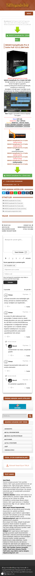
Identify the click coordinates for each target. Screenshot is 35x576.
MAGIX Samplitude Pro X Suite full (13, 203)
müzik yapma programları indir (12, 211)
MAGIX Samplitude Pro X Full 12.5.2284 (25, 227)
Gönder (10, 282)
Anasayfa (9, 429)
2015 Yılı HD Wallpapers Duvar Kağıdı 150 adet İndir (9, 228)
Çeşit (6, 446)
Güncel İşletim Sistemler (14, 436)
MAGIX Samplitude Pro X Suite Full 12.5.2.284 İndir (17, 24)
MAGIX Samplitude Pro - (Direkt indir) (18, 175)
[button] (4, 573)
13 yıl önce (25, 294)
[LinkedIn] (23, 192)
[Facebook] (7, 192)
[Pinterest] (19, 192)
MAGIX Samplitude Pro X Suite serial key (15, 208)
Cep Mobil (8, 439)
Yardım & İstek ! (9, 450)
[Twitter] (4, 192)
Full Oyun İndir (11, 443)
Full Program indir (12, 432)
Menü (29, 13)
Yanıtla (28, 306)
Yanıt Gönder (19, 252)
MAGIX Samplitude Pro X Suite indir (13, 206)
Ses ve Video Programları (21, 23)
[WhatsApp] (15, 192)
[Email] (31, 192)
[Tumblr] (27, 192)
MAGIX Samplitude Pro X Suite (17, 140)
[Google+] (11, 192)
